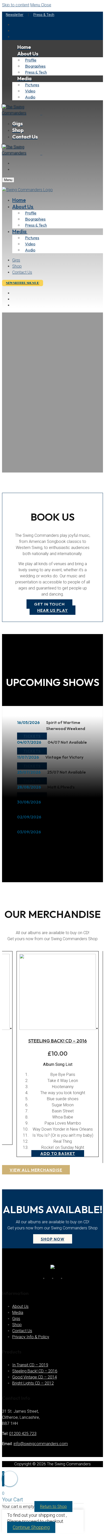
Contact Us (22, 1330)
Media (17, 1312)
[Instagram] (66, 1278)
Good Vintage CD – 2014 (34, 1377)
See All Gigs (36, 846)
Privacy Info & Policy (30, 1336)
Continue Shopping (31, 1527)
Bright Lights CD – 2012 (33, 1383)
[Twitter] (57, 1278)
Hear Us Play (52, 610)
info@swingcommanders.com (41, 1443)
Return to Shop (53, 1506)
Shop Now (52, 1239)
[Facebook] (48, 1278)
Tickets (32, 736)
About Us (20, 1306)
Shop (17, 1324)
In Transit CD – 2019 (30, 1365)
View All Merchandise (36, 1170)
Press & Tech (43, 15)
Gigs (16, 1318)
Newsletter (14, 15)
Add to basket (57, 1153)
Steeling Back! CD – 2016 (57, 1041)
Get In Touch (49, 604)
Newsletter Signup (22, 283)
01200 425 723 (22, 1433)
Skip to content (15, 5)
